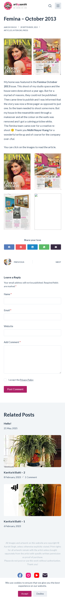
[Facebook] (9, 247)
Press (25, 30)
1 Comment (31, 477)
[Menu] (58, 6)
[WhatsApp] (44, 247)
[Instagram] (28, 575)
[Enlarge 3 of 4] (26, 198)
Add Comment (12, 342)
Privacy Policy (27, 380)
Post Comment (15, 389)
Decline (40, 593)
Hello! (7, 423)
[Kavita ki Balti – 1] (32, 500)
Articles (8, 30)
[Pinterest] (21, 247)
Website (8, 326)
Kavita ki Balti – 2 (14, 472)
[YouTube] (36, 575)
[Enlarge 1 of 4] (26, 157)
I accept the (21, 380)
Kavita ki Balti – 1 (14, 521)
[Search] (50, 5)
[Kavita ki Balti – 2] (32, 451)
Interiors (17, 30)
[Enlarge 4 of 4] (56, 198)
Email (7, 310)
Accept (24, 593)
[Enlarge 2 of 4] (56, 157)
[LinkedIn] (32, 247)
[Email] (56, 247)
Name (8, 294)
